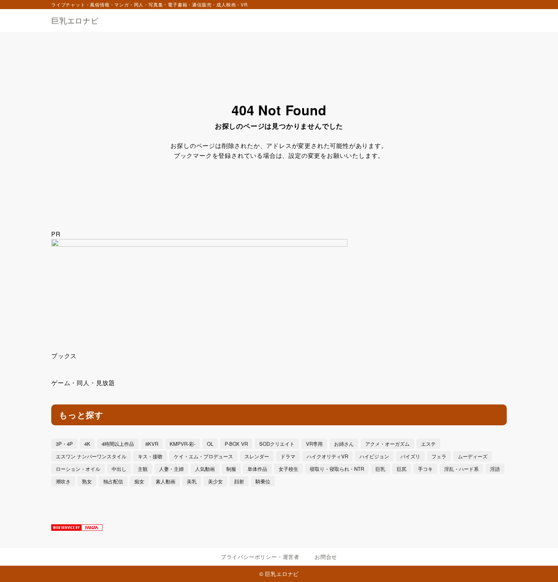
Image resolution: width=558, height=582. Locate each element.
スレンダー (256, 456)
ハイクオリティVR (327, 456)
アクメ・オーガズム (387, 443)
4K (87, 443)
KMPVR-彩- (182, 443)
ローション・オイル (78, 468)
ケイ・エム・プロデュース (203, 456)
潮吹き (63, 481)
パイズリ (410, 456)
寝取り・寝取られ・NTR (337, 468)
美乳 (192, 481)
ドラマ (288, 456)
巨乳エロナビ (75, 20)
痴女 (139, 481)
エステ (428, 443)
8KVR (151, 443)
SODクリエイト (277, 443)
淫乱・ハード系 (461, 468)
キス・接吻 (150, 456)
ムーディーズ (472, 456)
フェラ (439, 456)
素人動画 (165, 481)
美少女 (215, 481)
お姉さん (344, 443)
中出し (119, 468)
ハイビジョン (374, 456)
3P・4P (64, 443)
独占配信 (113, 481)
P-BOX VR (236, 443)
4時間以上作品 (118, 443)
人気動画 (205, 468)
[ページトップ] (540, 564)
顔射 (239, 481)
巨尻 (402, 468)
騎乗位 (262, 481)
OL (210, 443)
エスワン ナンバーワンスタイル (91, 456)
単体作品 (257, 468)
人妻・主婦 (171, 468)
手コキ (425, 468)
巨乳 (380, 468)
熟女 (87, 481)
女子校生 (288, 468)
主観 (143, 468)
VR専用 (314, 443)
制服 (231, 468)
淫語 (495, 468)
